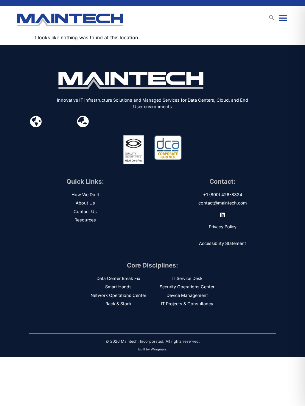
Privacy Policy (222, 226)
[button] (283, 18)
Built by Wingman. (152, 349)
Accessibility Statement (222, 243)
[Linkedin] (222, 215)
